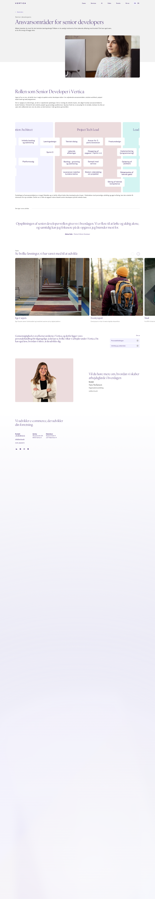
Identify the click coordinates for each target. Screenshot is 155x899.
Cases (84, 3)
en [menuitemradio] (138, 3)
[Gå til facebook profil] (28, 449)
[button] (77, 157)
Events (118, 3)
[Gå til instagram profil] (24, 449)
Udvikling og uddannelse (118, 346)
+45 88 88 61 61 (20, 435)
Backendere (20, 12)
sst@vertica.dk (93, 391)
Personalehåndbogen (117, 340)
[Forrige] (132, 253)
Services (93, 3)
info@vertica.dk (19, 439)
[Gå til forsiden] (20, 3)
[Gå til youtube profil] (20, 449)
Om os (127, 3)
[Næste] (138, 253)
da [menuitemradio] (135, 3)
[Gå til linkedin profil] (16, 449)
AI (101, 3)
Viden (109, 3)
